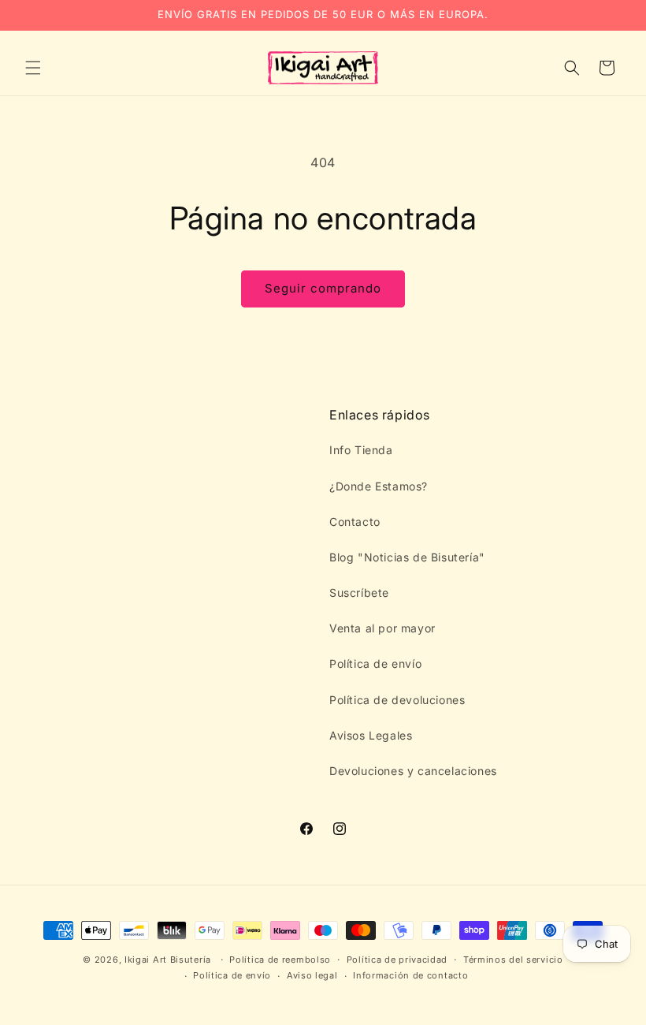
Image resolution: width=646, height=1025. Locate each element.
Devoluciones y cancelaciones (413, 770)
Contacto (355, 521)
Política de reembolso (280, 959)
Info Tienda (361, 450)
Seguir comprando (323, 288)
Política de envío (375, 663)
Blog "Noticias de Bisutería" (407, 557)
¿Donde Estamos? (378, 486)
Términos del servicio (513, 959)
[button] (33, 67)
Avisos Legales (370, 735)
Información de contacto (410, 975)
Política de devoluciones (397, 699)
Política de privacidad (397, 959)
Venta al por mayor (382, 628)
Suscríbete (359, 592)
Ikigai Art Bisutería (167, 959)
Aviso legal (312, 975)
